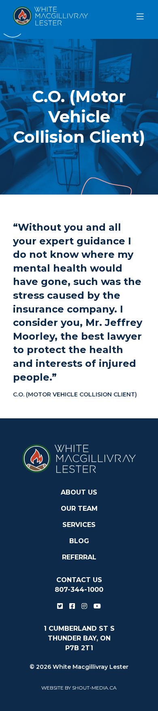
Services (79, 525)
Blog (79, 541)
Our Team (79, 508)
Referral (79, 557)
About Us (79, 492)
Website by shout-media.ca (79, 688)
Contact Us (79, 580)
